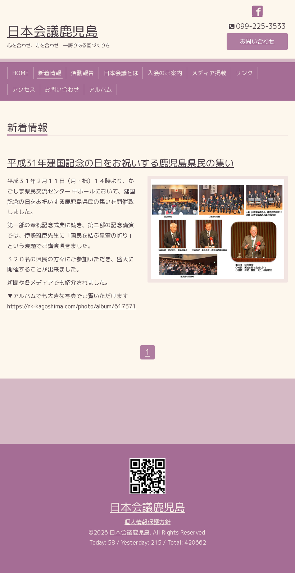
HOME (20, 73)
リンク (244, 73)
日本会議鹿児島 (52, 31)
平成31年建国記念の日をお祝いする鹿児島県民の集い (120, 162)
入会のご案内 (165, 73)
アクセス (23, 89)
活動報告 (82, 73)
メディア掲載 (209, 73)
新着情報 (49, 73)
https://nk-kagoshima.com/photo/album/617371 (71, 306)
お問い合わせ (257, 41)
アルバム (100, 89)
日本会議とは (121, 73)
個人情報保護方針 (147, 522)
